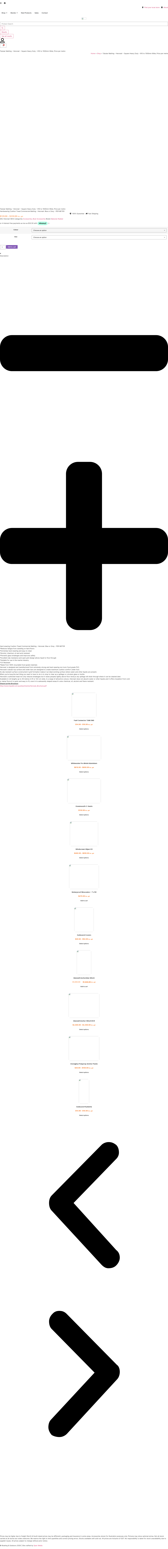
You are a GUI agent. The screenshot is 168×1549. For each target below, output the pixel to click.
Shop (99, 53)
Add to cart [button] (84, 900)
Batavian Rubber (57, 219)
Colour (16, 229)
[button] (84, 1205)
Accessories (27, 219)
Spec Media (38, 1545)
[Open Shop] (6, 13)
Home (93, 53)
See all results (7, 36)
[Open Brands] (17, 13)
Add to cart (12, 247)
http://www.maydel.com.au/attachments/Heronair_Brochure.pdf (23, 686)
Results (4, 32)
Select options (84, 729)
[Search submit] (2, 28)
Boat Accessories (39, 219)
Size (15, 236)
